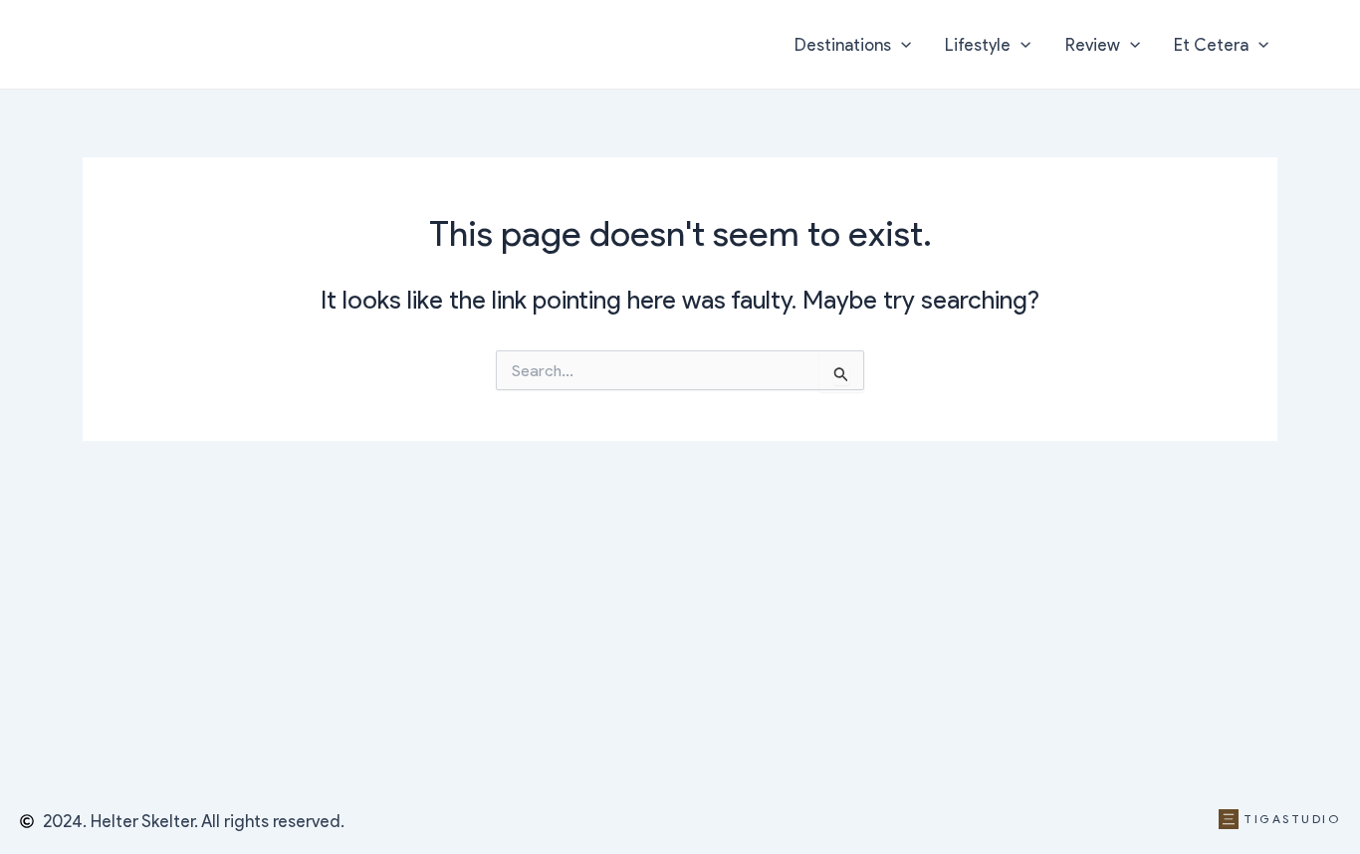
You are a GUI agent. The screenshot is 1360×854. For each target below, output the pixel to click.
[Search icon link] (1315, 47)
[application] (901, 45)
